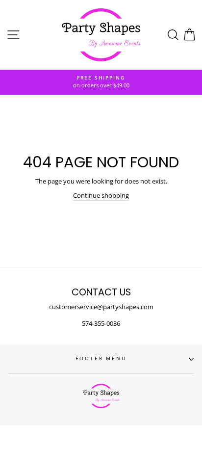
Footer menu (101, 358)
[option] (101, 82)
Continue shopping (101, 195)
